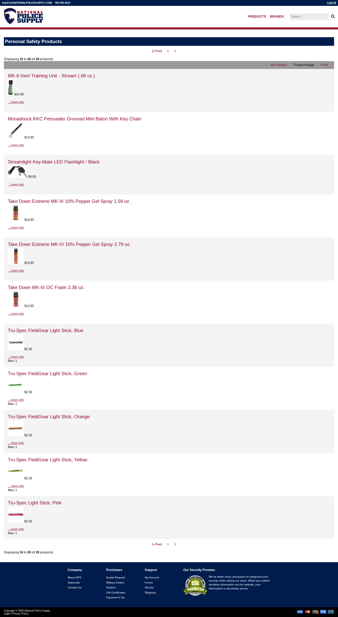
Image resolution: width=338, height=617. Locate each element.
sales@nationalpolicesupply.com (27, 2)
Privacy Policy (20, 613)
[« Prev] (157, 51)
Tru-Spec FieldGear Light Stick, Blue (45, 330)
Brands (277, 16)
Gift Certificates (115, 592)
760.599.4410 (62, 2)
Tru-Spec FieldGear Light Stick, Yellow (47, 459)
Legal (7, 613)
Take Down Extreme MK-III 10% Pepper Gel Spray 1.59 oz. (69, 201)
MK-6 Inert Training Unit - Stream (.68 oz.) (51, 75)
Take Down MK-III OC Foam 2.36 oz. (46, 287)
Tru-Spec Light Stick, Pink (34, 502)
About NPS (74, 577)
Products (257, 16)
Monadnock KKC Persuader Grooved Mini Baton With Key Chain (74, 118)
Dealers (111, 587)
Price (324, 65)
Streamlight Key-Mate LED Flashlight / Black (54, 161)
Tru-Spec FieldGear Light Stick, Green (47, 373)
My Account (152, 577)
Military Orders (115, 582)
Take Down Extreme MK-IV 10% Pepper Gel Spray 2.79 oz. (69, 244)
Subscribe (74, 582)
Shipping (150, 592)
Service (149, 587)
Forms (149, 582)
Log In (331, 2)
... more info (16, 102)
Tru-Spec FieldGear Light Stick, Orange (49, 416)
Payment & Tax (115, 597)
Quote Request (115, 577)
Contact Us (74, 587)
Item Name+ (279, 65)
